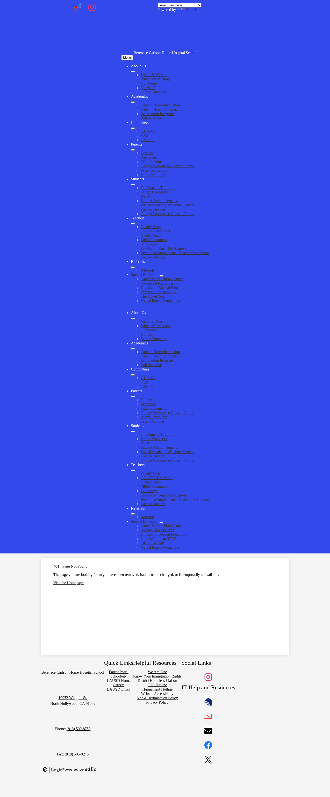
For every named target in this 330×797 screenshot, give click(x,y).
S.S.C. (146, 135)
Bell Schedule (151, 118)
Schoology (149, 244)
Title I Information (154, 162)
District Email (151, 235)
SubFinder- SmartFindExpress (164, 248)
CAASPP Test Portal (156, 231)
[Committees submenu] (133, 128)
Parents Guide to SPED (159, 292)
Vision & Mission (154, 75)
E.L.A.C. (148, 131)
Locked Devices (153, 209)
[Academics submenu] (133, 102)
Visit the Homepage (68, 583)
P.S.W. (146, 196)
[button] (133, 318)
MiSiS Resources (154, 240)
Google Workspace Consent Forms (167, 166)
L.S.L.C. (147, 140)
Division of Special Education (163, 288)
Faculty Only (151, 227)
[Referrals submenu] (133, 267)
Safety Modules (153, 175)
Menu (127, 57)
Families (147, 153)
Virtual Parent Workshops (160, 301)
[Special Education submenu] (161, 276)
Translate (193, 9)
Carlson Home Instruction (160, 105)
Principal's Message (156, 79)
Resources (148, 157)
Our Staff (148, 88)
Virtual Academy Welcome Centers (167, 205)
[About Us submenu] (133, 71)
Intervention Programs (157, 114)
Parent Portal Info (154, 170)
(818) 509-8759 (79, 729)
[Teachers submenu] (133, 223)
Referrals (147, 270)
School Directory (154, 92)
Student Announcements (159, 201)
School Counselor (154, 192)
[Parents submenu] (133, 150)
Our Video (149, 83)
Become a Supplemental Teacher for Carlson (175, 253)
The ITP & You (152, 296)
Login (52, 770)
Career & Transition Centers (162, 279)
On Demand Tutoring (157, 188)
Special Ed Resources (157, 283)
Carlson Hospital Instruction (162, 109)
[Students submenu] (133, 184)
